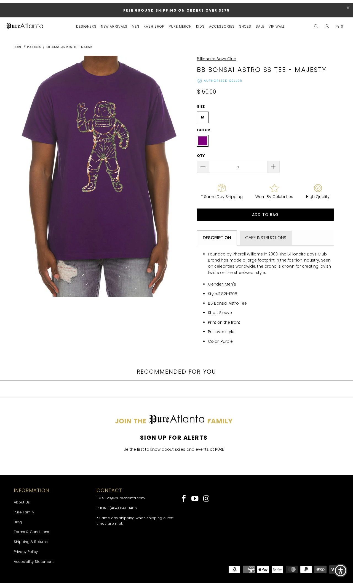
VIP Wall (277, 26)
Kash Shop (154, 26)
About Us (22, 502)
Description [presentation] (217, 237)
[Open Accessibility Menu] (340, 570)
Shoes (245, 26)
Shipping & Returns (31, 541)
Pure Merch (180, 26)
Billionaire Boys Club (216, 59)
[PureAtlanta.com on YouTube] (195, 499)
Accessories (222, 26)
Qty (201, 155)
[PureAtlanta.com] (25, 27)
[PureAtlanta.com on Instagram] (206, 499)
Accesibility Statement (34, 561)
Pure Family (24, 512)
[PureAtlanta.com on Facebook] (184, 499)
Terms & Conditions (31, 531)
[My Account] (327, 26)
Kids (200, 26)
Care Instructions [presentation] (265, 237)
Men (135, 26)
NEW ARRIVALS (114, 26)
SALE (260, 26)
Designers (86, 26)
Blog (18, 522)
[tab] (217, 237)
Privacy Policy (26, 551)
